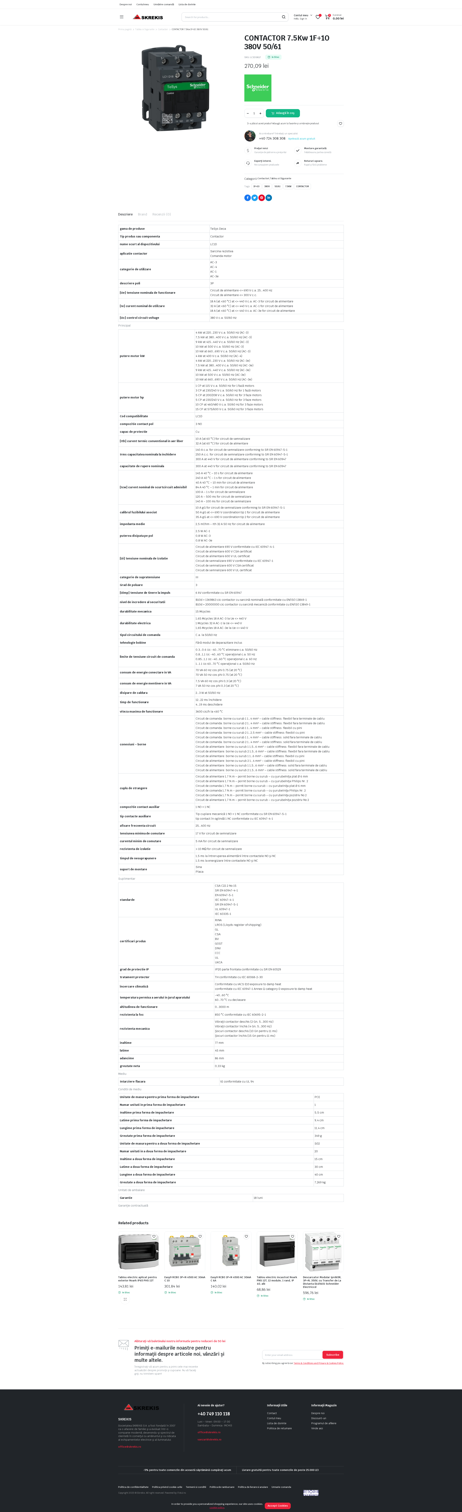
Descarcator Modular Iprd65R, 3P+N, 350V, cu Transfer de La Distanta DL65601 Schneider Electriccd (322, 1282)
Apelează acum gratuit (301, 138)
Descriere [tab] (125, 214)
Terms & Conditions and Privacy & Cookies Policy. (319, 1363)
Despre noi (126, 4)
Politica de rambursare (222, 1487)
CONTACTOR (302, 186)
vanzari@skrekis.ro (209, 1439)
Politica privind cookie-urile (167, 1487)
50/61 (277, 186)
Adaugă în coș (285, 113)
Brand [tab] (142, 214)
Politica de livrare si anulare (253, 1487)
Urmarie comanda (281, 1487)
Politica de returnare (279, 1428)
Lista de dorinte (187, 4)
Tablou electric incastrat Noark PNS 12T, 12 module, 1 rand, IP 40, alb (277, 1280)
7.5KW (288, 186)
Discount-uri (318, 1418)
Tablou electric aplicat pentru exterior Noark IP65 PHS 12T (137, 1279)
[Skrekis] (147, 17)
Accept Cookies (278, 1505)
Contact (272, 1413)
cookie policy (217, 1507)
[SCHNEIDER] (257, 88)
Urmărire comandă (164, 4)
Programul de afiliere (323, 1423)
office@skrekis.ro (129, 1446)
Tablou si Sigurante (144, 29)
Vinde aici (317, 1428)
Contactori (163, 29)
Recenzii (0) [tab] (161, 214)
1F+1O (256, 186)
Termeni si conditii (196, 1487)
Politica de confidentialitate (133, 1487)
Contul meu (142, 4)
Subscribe (332, 1354)
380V (267, 186)
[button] (340, 123)
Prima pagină (125, 29)
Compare (156, 1243)
